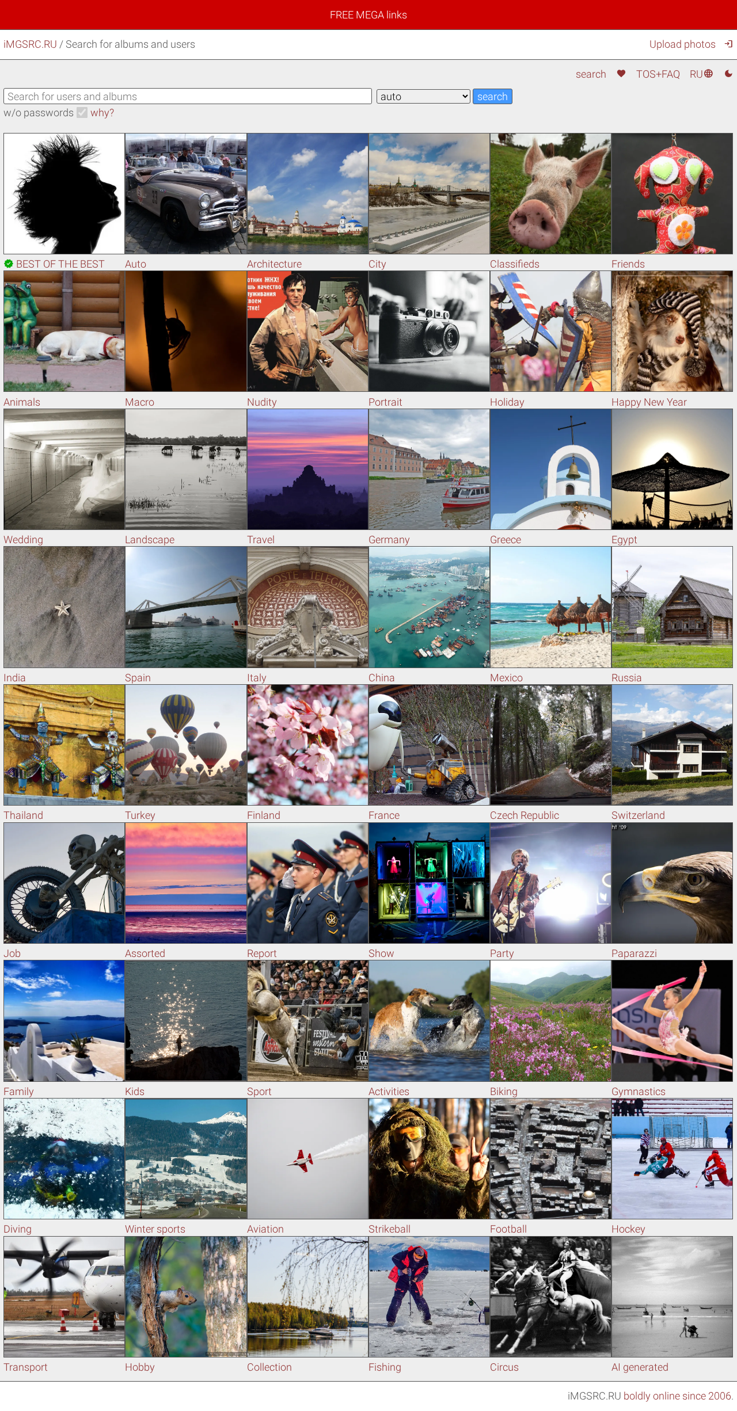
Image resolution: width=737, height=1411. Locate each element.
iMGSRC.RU (30, 44)
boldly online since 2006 (677, 1396)
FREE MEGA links (368, 15)
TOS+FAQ (658, 74)
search (591, 74)
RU (701, 74)
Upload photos (682, 44)
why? (102, 112)
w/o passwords (38, 112)
